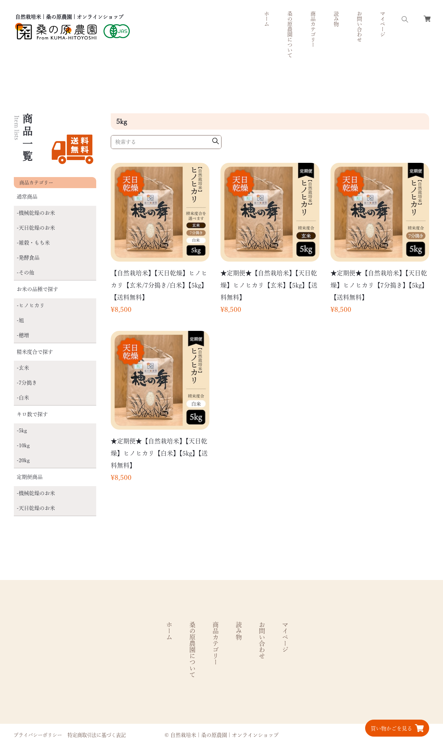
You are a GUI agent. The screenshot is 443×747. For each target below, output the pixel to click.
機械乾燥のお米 (37, 213)
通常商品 (27, 196)
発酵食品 (29, 257)
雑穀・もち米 (34, 242)
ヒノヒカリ (32, 305)
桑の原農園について (289, 34)
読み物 (336, 19)
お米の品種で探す (37, 289)
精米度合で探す (35, 351)
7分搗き (28, 382)
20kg (24, 460)
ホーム (266, 19)
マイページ (382, 24)
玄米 (24, 367)
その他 (26, 272)
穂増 (24, 335)
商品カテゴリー (216, 643)
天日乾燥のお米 (37, 227)
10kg (24, 445)
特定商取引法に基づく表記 (96, 735)
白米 (24, 397)
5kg (23, 430)
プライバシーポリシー (37, 735)
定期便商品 (30, 477)
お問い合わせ (359, 26)
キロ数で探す (32, 414)
